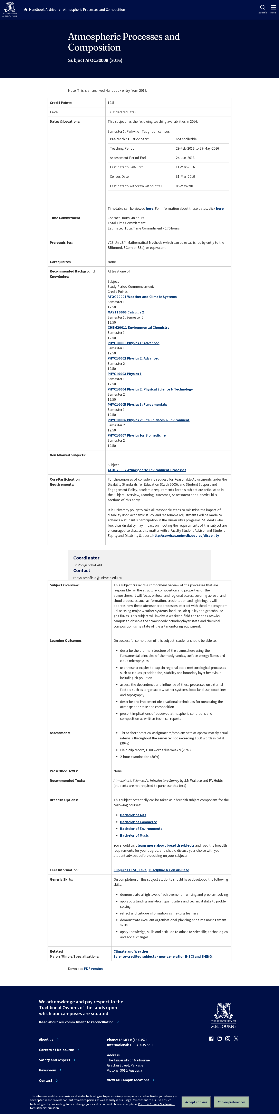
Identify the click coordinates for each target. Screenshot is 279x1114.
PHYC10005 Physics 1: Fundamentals (137, 404)
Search (262, 12)
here (149, 208)
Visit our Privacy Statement (156, 1104)
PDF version (93, 968)
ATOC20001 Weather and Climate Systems (142, 296)
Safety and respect (54, 1060)
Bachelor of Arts (133, 815)
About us (46, 1039)
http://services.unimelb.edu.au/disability (185, 535)
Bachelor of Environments (141, 828)
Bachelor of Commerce (138, 822)
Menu (273, 12)
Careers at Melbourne (56, 1050)
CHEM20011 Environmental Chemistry (138, 327)
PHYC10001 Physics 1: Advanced (133, 343)
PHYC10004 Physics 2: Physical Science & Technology (150, 389)
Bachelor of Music (134, 835)
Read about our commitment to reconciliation (76, 1022)
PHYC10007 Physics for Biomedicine (137, 435)
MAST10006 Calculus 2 (126, 312)
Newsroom (47, 1070)
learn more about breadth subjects (166, 845)
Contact (45, 1080)
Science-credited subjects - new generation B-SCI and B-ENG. (163, 956)
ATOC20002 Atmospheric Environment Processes (147, 470)
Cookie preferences (231, 1102)
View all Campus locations (128, 1080)
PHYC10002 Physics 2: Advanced (133, 358)
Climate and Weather (131, 951)
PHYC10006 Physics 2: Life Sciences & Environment (149, 420)
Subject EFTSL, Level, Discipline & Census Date (151, 870)
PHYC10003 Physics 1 (125, 373)
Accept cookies (196, 1102)
